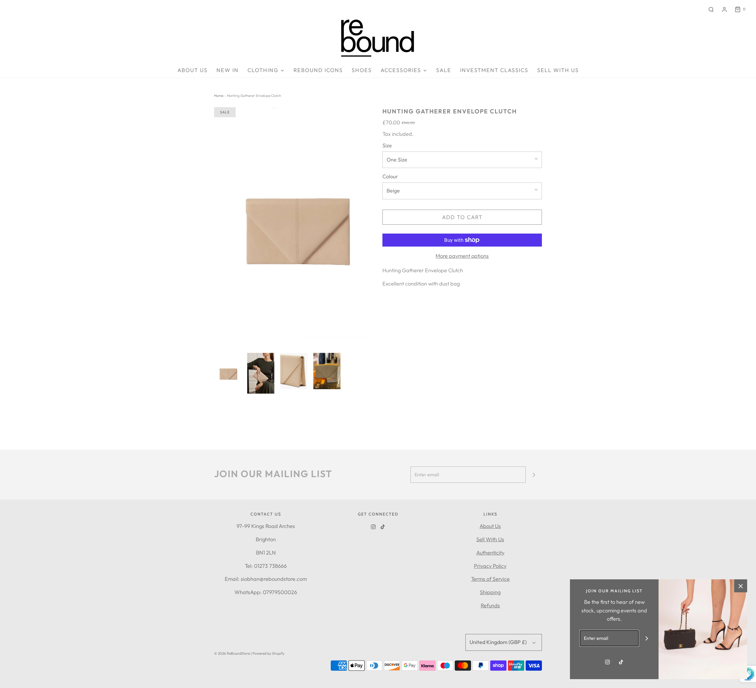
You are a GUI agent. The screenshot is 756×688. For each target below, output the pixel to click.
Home (218, 95)
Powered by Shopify (268, 653)
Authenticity (490, 552)
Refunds (490, 605)
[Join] (534, 475)
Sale (443, 70)
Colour (390, 176)
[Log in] (724, 9)
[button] (227, 373)
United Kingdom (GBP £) (499, 642)
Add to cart (462, 217)
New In (227, 70)
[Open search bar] (711, 9)
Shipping (490, 592)
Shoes (362, 70)
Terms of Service (490, 578)
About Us (490, 526)
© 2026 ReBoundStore (232, 653)
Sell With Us (490, 539)
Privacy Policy (490, 566)
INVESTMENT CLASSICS (494, 70)
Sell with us (558, 70)
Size (387, 145)
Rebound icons (318, 70)
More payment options (462, 255)
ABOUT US (192, 70)
